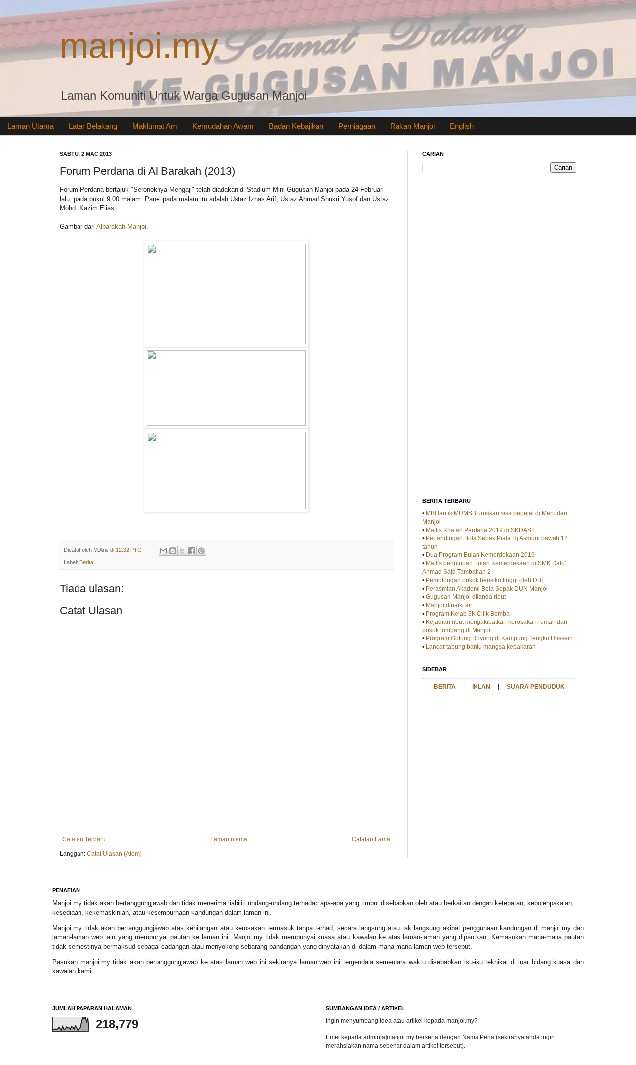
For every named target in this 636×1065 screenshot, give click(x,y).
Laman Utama (30, 126)
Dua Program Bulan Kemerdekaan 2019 (480, 554)
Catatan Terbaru (84, 839)
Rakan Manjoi (412, 126)
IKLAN (481, 686)
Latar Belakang (93, 126)
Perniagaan (356, 126)
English (462, 126)
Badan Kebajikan (296, 126)
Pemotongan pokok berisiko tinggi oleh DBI (484, 580)
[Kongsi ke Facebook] (192, 551)
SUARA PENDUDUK (536, 686)
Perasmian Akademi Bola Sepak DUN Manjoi (487, 588)
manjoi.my (139, 45)
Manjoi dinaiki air (449, 605)
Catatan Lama (371, 839)
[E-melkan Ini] (163, 551)
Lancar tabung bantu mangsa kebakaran (481, 646)
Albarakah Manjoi (121, 226)
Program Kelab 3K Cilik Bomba (468, 613)
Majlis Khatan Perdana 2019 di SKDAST (480, 530)
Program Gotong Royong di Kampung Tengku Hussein (499, 638)
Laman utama (228, 839)
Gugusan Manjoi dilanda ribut (466, 596)
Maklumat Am (154, 126)
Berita (86, 562)
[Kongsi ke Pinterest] (201, 551)
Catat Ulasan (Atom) (114, 853)
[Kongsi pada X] (182, 551)
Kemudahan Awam (223, 126)
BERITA (445, 686)
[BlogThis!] (173, 551)
